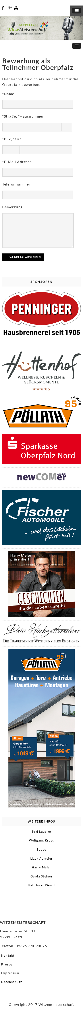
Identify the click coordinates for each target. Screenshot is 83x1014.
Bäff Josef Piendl (41, 885)
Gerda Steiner (42, 876)
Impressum (10, 973)
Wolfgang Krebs (41, 840)
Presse (6, 964)
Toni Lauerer (42, 831)
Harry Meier (41, 867)
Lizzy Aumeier (41, 858)
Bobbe (41, 849)
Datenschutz (11, 982)
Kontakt (8, 955)
